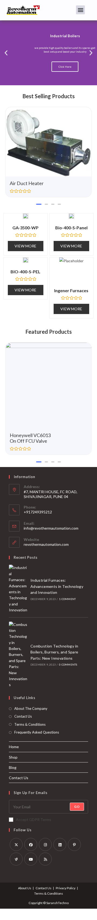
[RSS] (45, 859)
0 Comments (68, 664)
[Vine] (16, 859)
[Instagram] (45, 844)
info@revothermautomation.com (51, 528)
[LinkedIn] (59, 844)
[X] (16, 844)
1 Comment (67, 599)
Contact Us (23, 716)
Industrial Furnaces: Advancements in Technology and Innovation (56, 586)
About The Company (30, 708)
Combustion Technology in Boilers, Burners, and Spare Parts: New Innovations (54, 652)
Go (77, 807)
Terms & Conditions (30, 724)
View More (25, 246)
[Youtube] (30, 859)
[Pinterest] (74, 844)
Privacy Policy (65, 888)
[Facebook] (30, 844)
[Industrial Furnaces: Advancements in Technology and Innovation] (18, 589)
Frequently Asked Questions (36, 732)
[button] (80, 9)
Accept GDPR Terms (33, 819)
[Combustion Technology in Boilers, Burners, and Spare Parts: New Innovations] (18, 655)
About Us (24, 888)
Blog (12, 767)
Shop (13, 757)
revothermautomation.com (46, 544)
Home (14, 746)
